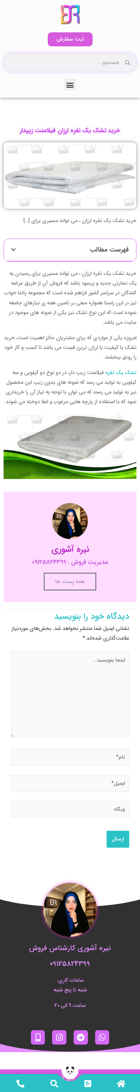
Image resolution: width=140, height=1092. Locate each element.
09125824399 (70, 963)
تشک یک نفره (120, 373)
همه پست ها (70, 581)
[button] (70, 85)
